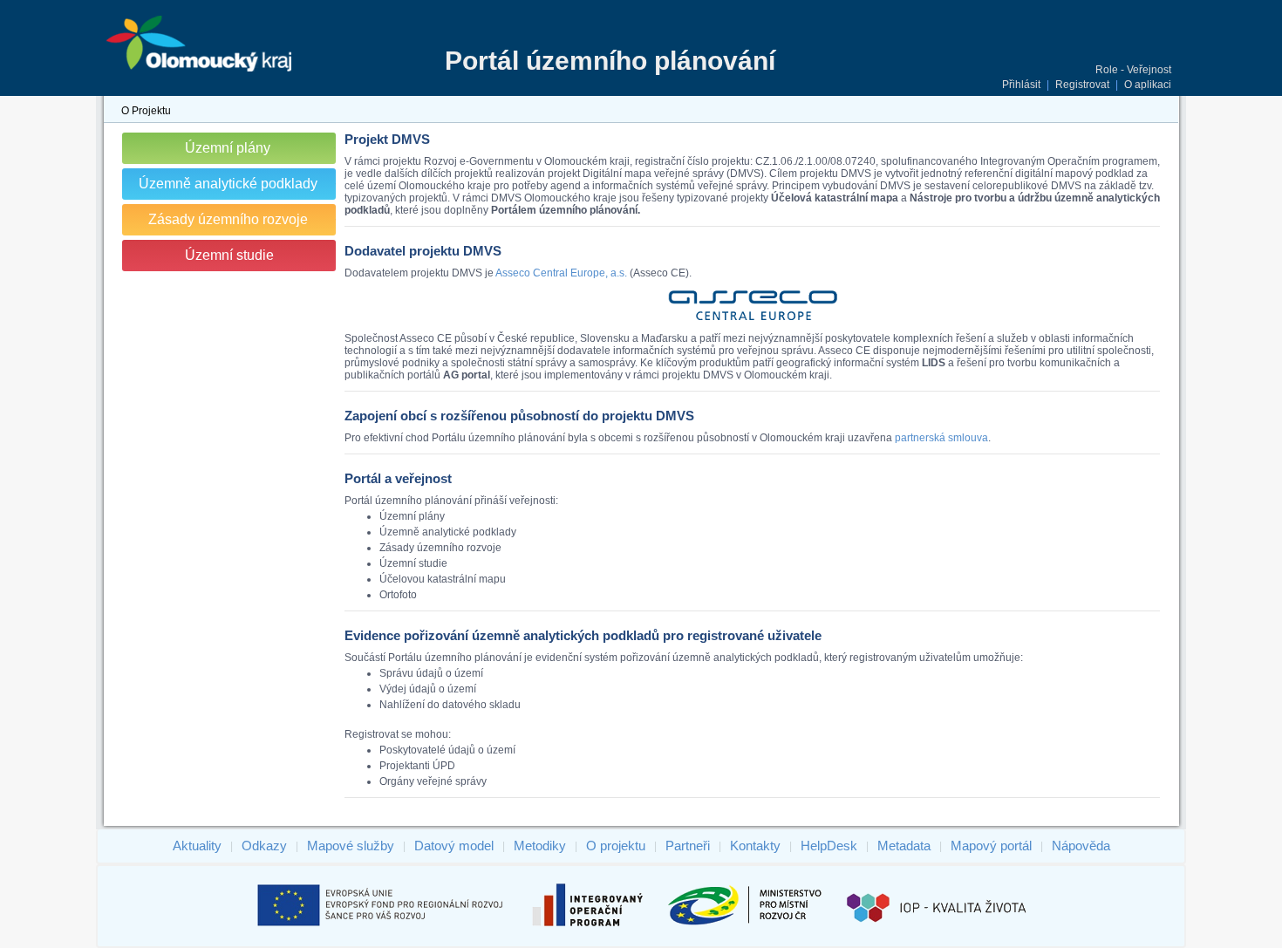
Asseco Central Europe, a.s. (561, 273)
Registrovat (1082, 84)
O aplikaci (1147, 84)
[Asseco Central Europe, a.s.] (753, 320)
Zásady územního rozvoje (228, 219)
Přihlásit (1021, 84)
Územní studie (229, 255)
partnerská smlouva (941, 438)
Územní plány (227, 147)
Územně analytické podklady (228, 183)
